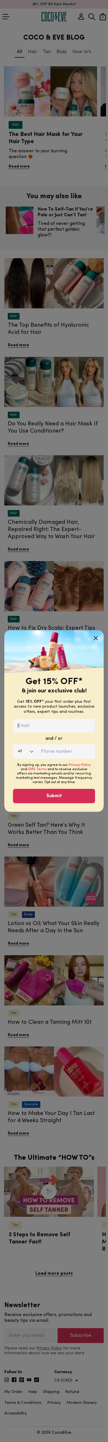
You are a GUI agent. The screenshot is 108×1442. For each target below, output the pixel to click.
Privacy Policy (80, 765)
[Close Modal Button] (96, 636)
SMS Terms (37, 769)
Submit (54, 796)
